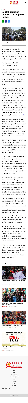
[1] (23, 115)
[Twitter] (9, 388)
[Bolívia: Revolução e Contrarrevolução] (14, 317)
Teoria (14, 379)
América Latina (4, 306)
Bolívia (3, 350)
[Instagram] (6, 388)
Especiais (14, 385)
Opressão (14, 377)
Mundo (14, 372)
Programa (14, 381)
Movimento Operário (14, 376)
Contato (14, 383)
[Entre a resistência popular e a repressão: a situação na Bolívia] (14, 272)
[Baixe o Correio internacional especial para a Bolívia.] (14, 339)
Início (14, 370)
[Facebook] (3, 388)
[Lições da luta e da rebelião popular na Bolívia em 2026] (14, 295)
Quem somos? (14, 374)
